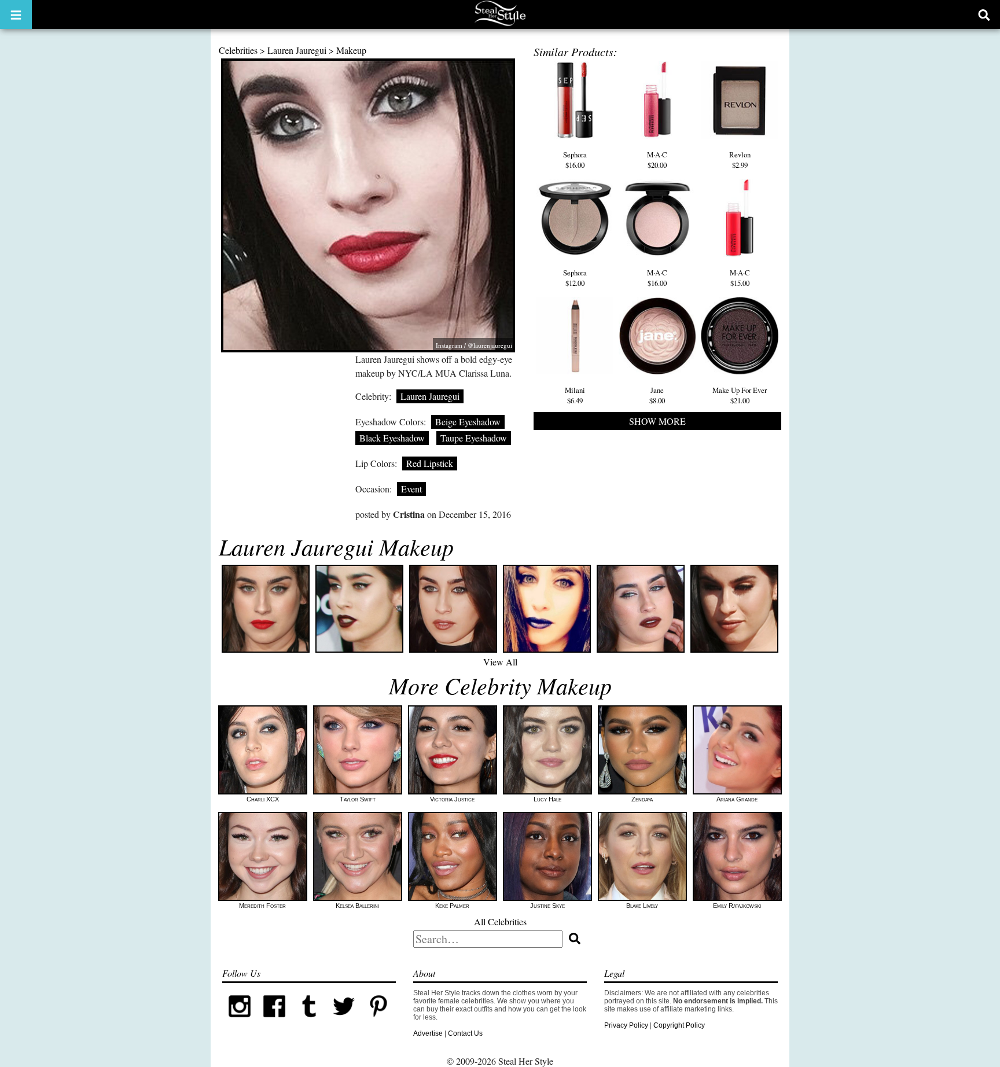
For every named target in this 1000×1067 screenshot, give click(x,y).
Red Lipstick (429, 463)
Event (411, 489)
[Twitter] (343, 1021)
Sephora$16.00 (575, 159)
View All (500, 662)
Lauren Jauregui (296, 50)
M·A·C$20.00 (657, 159)
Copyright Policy (679, 1025)
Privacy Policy (626, 1025)
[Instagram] (239, 1021)
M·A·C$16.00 (657, 277)
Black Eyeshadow (392, 438)
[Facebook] (274, 1021)
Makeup (351, 50)
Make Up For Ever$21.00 (739, 395)
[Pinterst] (378, 1021)
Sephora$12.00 (575, 277)
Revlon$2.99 (740, 159)
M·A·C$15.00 (740, 277)
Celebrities (238, 50)
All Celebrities (500, 921)
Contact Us (465, 1033)
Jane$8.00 (657, 395)
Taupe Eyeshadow (473, 438)
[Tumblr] (309, 1021)
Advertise (428, 1033)
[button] (16, 14)
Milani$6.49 (575, 395)
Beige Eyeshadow (468, 421)
